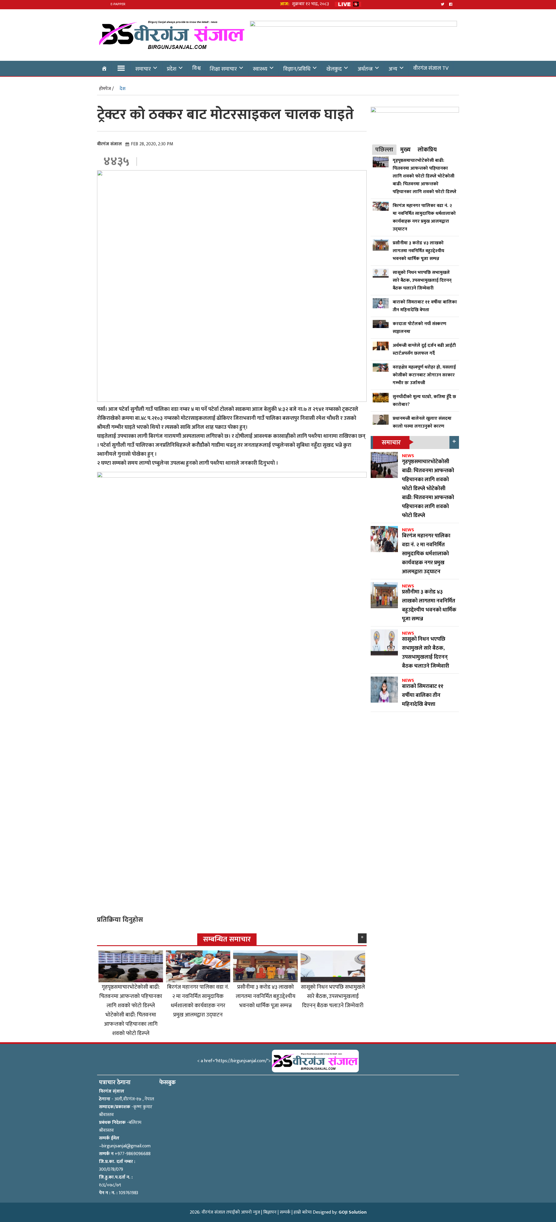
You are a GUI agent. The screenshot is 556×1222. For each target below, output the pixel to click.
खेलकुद (334, 69)
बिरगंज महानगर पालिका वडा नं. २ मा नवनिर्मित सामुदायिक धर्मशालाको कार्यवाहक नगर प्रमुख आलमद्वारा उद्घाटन (198, 1000)
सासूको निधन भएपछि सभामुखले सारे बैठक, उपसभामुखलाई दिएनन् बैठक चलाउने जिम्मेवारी (333, 996)
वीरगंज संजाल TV (431, 68)
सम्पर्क (285, 1212)
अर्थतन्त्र (365, 69)
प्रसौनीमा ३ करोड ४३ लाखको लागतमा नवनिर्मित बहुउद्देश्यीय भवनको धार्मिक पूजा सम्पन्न (265, 996)
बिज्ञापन (270, 1212)
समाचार (143, 69)
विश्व (196, 68)
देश (122, 89)
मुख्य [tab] (405, 150)
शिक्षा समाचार (223, 69)
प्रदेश (171, 69)
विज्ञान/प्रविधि (296, 69)
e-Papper (118, 4)
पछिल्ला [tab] (384, 150)
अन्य (393, 69)
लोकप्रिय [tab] (427, 150)
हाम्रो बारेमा (303, 1212)
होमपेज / (106, 89)
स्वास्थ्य (260, 69)
